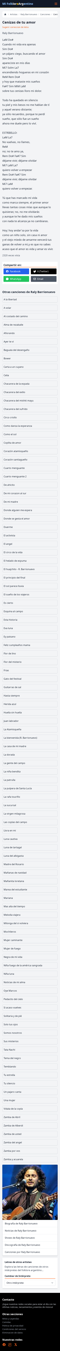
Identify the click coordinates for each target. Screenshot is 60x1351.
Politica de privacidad (12, 1325)
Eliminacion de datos (12, 1332)
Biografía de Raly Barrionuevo (21, 1223)
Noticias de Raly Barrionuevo (20, 1230)
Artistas (13, 14)
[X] (15, 1344)
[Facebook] (4, 1344)
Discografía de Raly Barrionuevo (22, 1244)
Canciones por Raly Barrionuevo (22, 1252)
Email (40, 279)
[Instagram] (10, 1344)
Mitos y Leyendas (10, 1318)
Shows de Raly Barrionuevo (20, 1237)
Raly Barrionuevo (29, 14)
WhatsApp (15, 279)
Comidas (6, 1322)
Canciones (45, 14)
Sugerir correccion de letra (15, 27)
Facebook (15, 271)
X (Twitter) (42, 271)
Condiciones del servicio (14, 1329)
